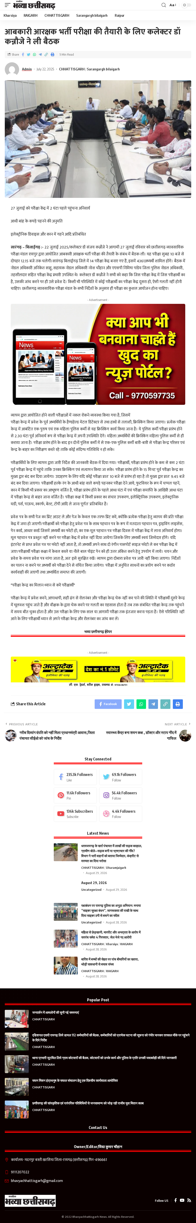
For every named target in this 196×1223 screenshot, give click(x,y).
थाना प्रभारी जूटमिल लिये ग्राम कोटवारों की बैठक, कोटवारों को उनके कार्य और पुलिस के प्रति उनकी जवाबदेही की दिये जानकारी (104, 1058)
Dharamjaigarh (116, 868)
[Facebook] (75, 777)
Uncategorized (91, 889)
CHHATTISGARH (72, 69)
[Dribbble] (120, 814)
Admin (27, 69)
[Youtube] (75, 814)
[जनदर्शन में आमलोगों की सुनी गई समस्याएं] (17, 1019)
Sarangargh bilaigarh (103, 69)
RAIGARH (126, 944)
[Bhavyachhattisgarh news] (34, 5)
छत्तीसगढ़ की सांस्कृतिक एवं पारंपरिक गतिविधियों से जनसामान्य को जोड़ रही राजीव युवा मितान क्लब (88, 1103)
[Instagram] (120, 795)
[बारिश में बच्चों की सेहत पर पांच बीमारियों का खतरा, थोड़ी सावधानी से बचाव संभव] (66, 966)
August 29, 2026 (94, 883)
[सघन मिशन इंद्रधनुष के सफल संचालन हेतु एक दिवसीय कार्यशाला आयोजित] (17, 1087)
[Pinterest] (75, 795)
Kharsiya (112, 944)
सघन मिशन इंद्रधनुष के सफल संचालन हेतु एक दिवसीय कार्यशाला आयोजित (75, 1080)
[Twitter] (120, 777)
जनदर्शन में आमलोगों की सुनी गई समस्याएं (55, 1012)
